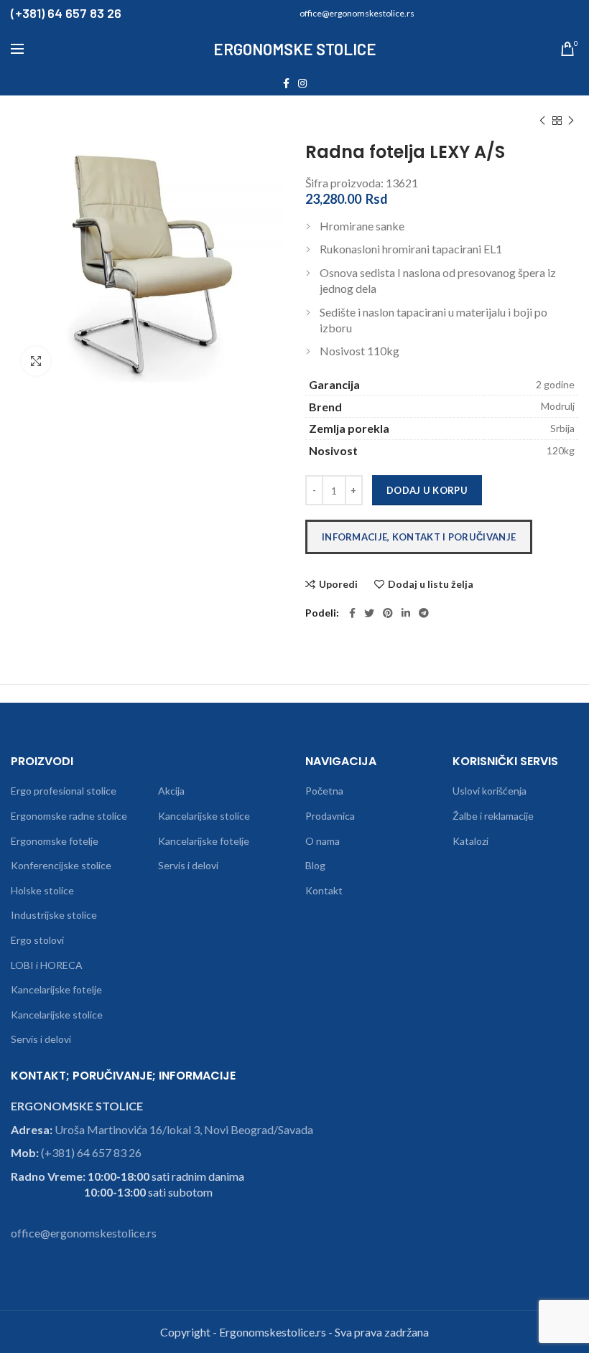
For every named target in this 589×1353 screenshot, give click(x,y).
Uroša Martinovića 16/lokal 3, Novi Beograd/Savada (184, 1129)
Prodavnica (330, 816)
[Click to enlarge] (36, 361)
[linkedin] (405, 613)
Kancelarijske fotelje (56, 989)
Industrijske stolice (54, 915)
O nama (322, 841)
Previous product (542, 120)
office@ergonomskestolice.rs (84, 1233)
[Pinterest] (388, 613)
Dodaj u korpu (427, 490)
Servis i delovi (41, 1039)
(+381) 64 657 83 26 (91, 1152)
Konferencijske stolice (61, 865)
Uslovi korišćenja (490, 791)
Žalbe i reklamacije (493, 816)
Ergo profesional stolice (63, 791)
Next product (571, 120)
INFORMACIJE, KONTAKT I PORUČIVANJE (419, 537)
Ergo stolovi (37, 940)
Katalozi (470, 841)
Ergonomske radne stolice (69, 816)
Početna (324, 791)
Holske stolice (42, 890)
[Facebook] (286, 83)
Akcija (171, 791)
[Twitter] (369, 613)
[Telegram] (423, 613)
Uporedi (338, 584)
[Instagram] (302, 83)
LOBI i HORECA (47, 965)
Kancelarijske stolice (57, 1014)
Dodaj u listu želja (430, 584)
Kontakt (324, 890)
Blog (315, 865)
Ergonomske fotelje (54, 841)
